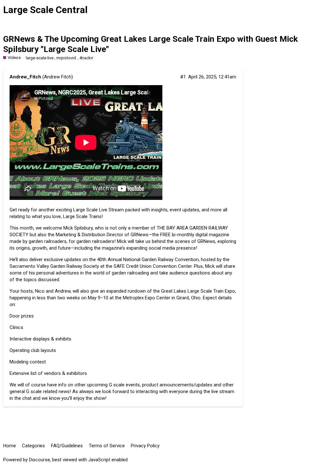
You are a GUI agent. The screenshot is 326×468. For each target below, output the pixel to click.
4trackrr (86, 57)
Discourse (39, 460)
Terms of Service (107, 446)
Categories (33, 446)
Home (9, 446)
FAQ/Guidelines (67, 446)
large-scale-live (39, 57)
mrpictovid (66, 57)
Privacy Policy (145, 446)
